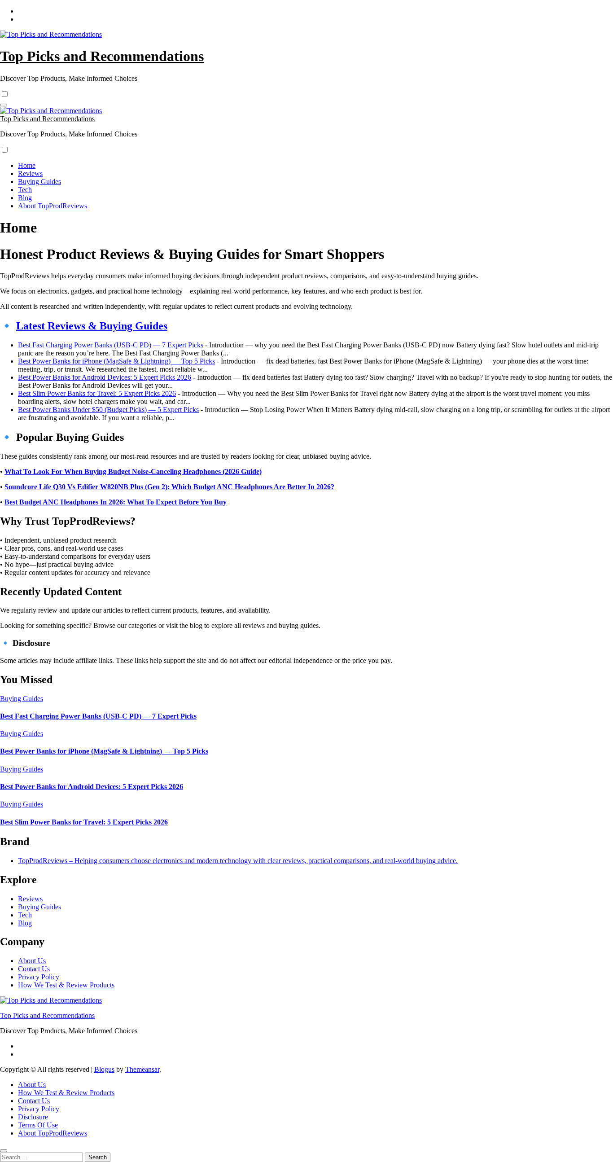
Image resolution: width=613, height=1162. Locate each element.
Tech (25, 189)
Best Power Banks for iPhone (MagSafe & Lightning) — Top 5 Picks (116, 361)
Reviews (30, 173)
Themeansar (142, 1069)
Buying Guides (39, 181)
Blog (25, 198)
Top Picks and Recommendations (102, 56)
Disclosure (33, 1117)
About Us (32, 961)
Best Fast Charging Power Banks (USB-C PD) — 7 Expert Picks (110, 345)
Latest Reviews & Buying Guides (91, 326)
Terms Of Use (38, 1125)
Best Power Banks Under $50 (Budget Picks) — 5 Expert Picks (108, 409)
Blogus (104, 1069)
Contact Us (34, 969)
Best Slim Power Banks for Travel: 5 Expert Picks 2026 (97, 393)
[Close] (3, 1150)
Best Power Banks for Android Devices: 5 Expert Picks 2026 (104, 377)
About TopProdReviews (52, 206)
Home (26, 165)
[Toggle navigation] (3, 105)
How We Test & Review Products (66, 985)
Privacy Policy (38, 977)
